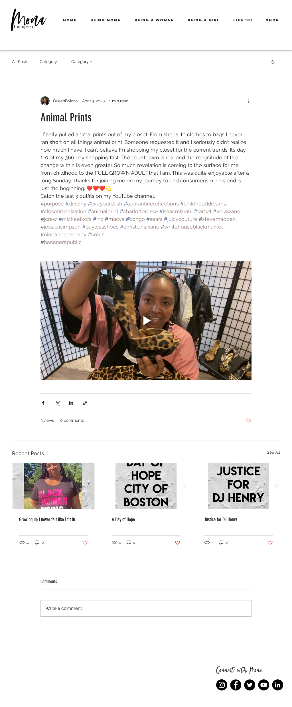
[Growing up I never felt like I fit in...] (53, 486)
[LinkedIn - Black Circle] (277, 684)
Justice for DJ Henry (220, 519)
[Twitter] (249, 684)
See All (273, 452)
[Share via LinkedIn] (71, 403)
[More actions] (248, 100)
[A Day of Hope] (146, 486)
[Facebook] (235, 684)
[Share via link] (85, 403)
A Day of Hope (123, 519)
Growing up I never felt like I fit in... (48, 519)
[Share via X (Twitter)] (57, 403)
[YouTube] (263, 684)
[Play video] (146, 320)
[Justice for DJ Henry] (238, 486)
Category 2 (81, 61)
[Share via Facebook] (43, 403)
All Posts (20, 61)
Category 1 (50, 61)
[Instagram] (221, 684)
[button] (106, 20)
